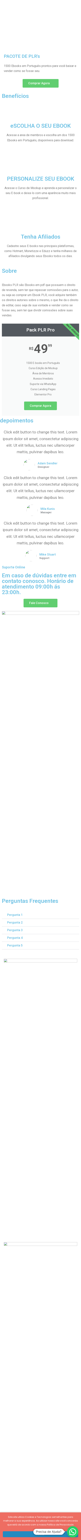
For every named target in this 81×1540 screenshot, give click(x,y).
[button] (41, 83)
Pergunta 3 (15, 930)
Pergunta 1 (15, 915)
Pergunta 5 (15, 945)
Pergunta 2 (15, 922)
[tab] (40, 915)
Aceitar (41, 1534)
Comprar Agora (40, 406)
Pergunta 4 (15, 938)
